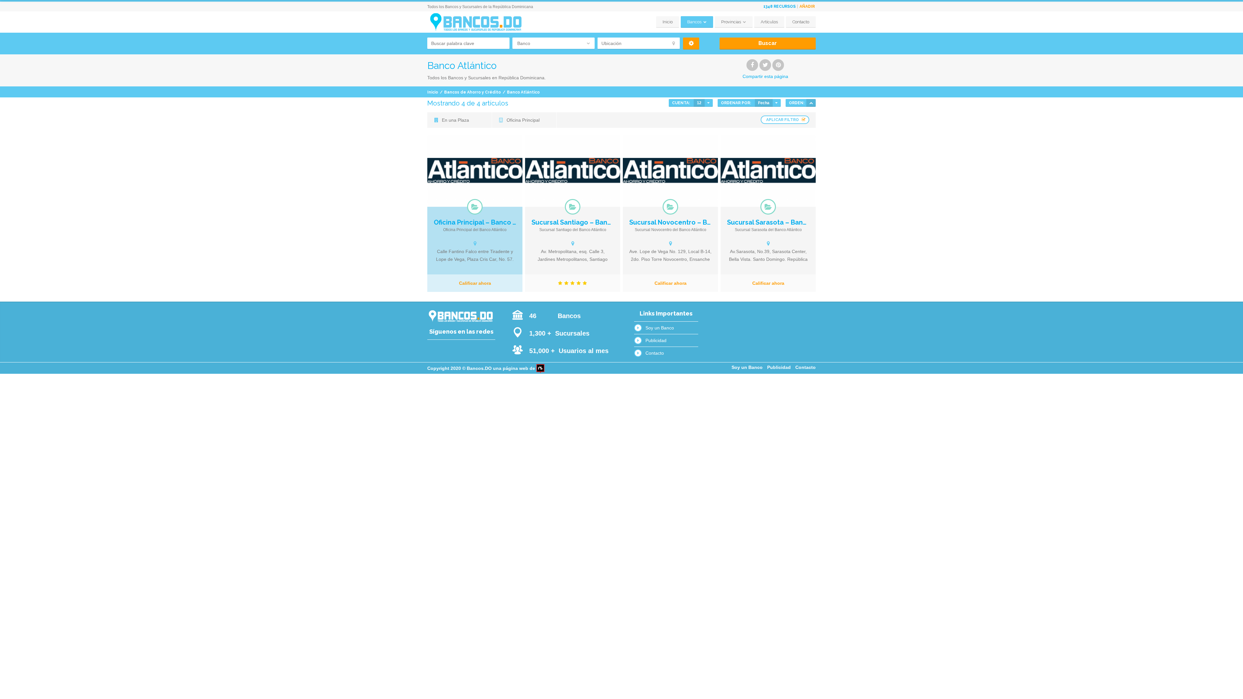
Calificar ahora (475, 283)
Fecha (763, 103)
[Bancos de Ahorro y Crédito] (475, 207)
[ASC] (811, 103)
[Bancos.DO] (475, 22)
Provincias (731, 21)
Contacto (800, 21)
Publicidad (655, 340)
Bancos (694, 21)
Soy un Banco (659, 327)
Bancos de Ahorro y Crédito (472, 92)
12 (699, 103)
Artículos (769, 21)
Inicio (668, 21)
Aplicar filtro (782, 119)
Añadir (807, 6)
